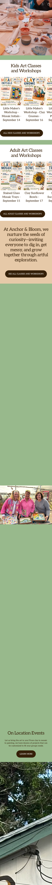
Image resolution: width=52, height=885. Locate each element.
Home (6, 12)
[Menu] (3, 4)
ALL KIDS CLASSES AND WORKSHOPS (21, 133)
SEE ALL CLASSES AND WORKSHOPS (26, 274)
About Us (44, 12)
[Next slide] (47, 101)
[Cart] (49, 4)
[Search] (9, 4)
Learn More (26, 754)
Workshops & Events (20, 12)
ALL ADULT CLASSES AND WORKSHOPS (22, 214)
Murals (35, 12)
